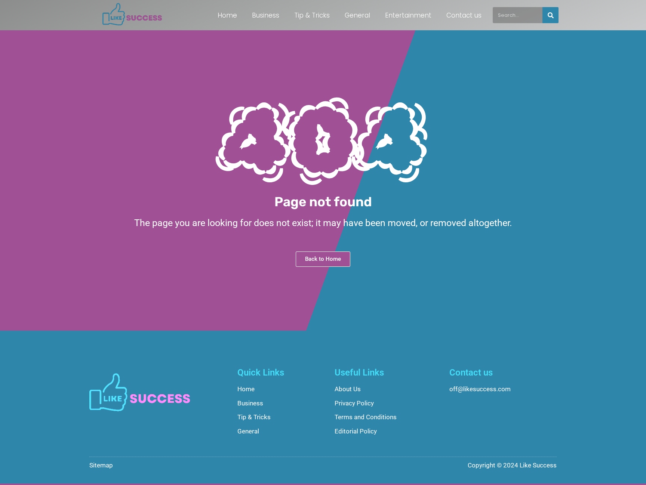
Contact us (464, 15)
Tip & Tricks (312, 15)
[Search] (550, 15)
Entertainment (408, 15)
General (357, 15)
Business (265, 15)
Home (227, 15)
